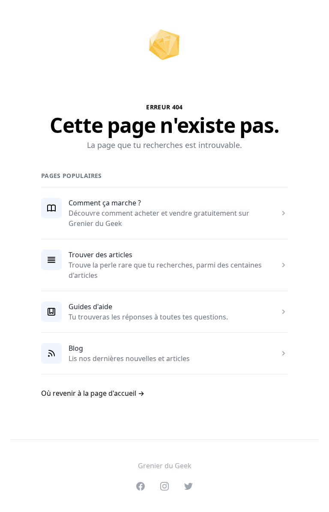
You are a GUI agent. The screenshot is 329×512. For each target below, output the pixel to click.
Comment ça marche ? (105, 203)
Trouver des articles (100, 254)
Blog (76, 348)
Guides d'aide (90, 306)
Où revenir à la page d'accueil (92, 393)
